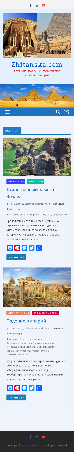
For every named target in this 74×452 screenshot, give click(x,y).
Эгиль (64, 214)
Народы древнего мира (45, 313)
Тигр (48, 214)
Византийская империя (19, 343)
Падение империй (26, 321)
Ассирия (13, 214)
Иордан (24, 214)
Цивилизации (36, 181)
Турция (56, 214)
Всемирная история (18, 313)
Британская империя (31, 339)
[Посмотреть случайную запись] (67, 112)
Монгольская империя (18, 346)
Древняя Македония (44, 343)
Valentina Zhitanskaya (36, 203)
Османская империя (43, 346)
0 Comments (15, 209)
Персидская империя (17, 350)
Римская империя (40, 350)
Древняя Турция (16, 181)
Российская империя (17, 354)
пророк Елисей (37, 214)
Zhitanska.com (37, 64)
